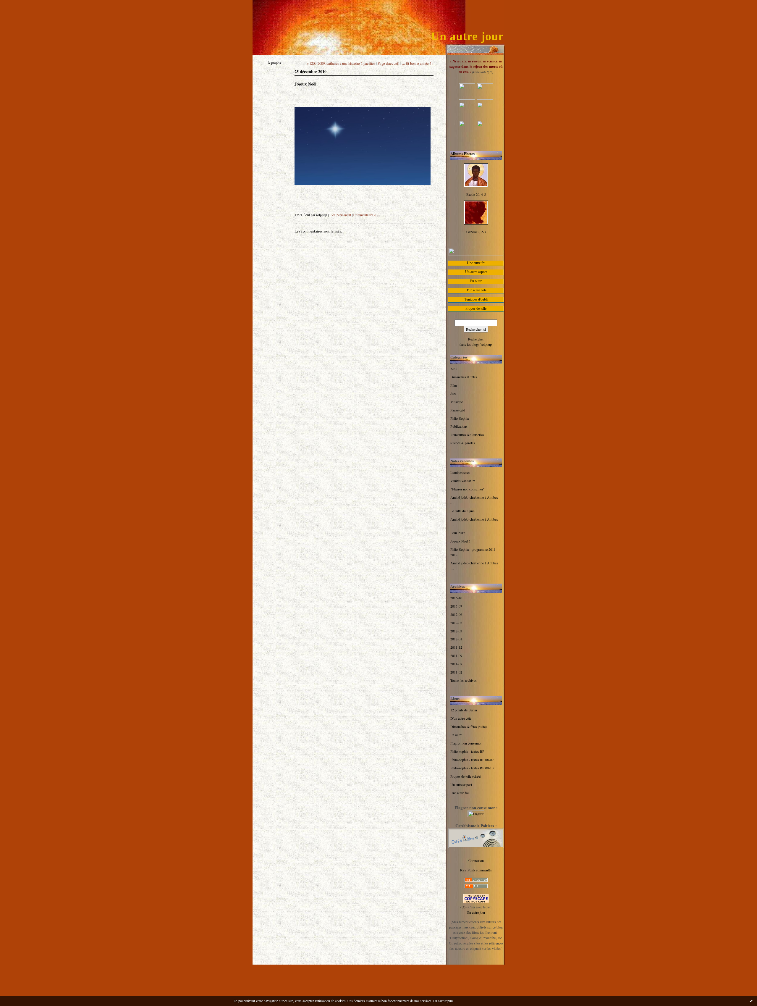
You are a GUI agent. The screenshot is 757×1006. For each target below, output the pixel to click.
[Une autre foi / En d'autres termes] (485, 135)
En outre (456, 734)
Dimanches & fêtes (463, 376)
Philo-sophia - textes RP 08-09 (472, 759)
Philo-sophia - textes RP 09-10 (472, 768)
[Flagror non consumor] (476, 813)
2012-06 (456, 614)
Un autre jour (467, 36)
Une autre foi (459, 792)
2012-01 (456, 639)
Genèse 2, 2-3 (476, 231)
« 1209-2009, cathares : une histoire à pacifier (341, 63)
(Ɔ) (462, 907)
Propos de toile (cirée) (465, 776)
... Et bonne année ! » (418, 63)
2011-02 (456, 672)
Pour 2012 (457, 532)
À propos (274, 62)
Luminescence (460, 472)
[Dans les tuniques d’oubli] (485, 116)
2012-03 (456, 631)
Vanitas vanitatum (462, 480)
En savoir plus (443, 1000)
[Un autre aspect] (467, 116)
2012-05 (456, 622)
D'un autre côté (460, 718)
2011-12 (456, 647)
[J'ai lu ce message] (751, 1000)
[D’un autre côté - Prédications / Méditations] (467, 98)
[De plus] (467, 135)
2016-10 (456, 597)
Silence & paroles (462, 442)
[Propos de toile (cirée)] (485, 98)
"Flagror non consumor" (467, 489)
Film (453, 385)
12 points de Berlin (463, 710)
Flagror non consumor (466, 743)
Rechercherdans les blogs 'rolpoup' (476, 342)
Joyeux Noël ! (460, 541)
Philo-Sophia (459, 418)
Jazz (453, 393)
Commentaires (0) (365, 215)
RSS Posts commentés (476, 870)
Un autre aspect (461, 784)
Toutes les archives (463, 680)
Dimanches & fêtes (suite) (468, 726)
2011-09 (456, 655)
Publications (459, 426)
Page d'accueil (388, 63)
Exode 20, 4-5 (476, 194)
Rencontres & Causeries (467, 434)
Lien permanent (340, 215)
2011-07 (456, 663)
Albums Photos (462, 153)
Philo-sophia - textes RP (467, 751)
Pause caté (457, 410)
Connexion (476, 860)
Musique (456, 401)
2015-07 (456, 606)
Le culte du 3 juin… (464, 510)
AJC (453, 368)
